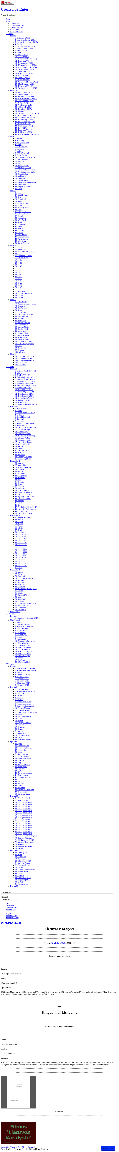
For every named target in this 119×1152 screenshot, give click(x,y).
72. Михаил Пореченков (24, 842)
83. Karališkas (20, 587)
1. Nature (18, 138)
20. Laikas (19, 448)
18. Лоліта (19, 658)
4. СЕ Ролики (20, 695)
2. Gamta (18, 411)
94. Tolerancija (20, 610)
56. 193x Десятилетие (23, 809)
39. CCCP (19, 771)
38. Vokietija (19, 488)
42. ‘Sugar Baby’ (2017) (24, 126)
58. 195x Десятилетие (23, 813)
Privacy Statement (28, 1147)
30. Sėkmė (19, 471)
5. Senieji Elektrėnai (22, 417)
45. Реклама (19, 783)
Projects (13, 36)
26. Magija (19, 463)
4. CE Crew (14, 29)
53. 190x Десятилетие (23, 802)
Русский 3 (14, 796)
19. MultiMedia (20, 176)
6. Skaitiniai (19, 419)
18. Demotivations (21, 174)
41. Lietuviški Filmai (22, 494)
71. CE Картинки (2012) (24, 840)
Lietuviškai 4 (15, 570)
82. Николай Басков (22, 865)
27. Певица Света (22, 746)
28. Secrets (19, 197)
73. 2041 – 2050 (21, 564)
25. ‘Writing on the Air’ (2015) (26, 88)
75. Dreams (19, 298)
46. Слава (18, 786)
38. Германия (20, 769)
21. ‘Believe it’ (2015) (23, 80)
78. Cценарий (20, 857)
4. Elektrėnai (19, 415)
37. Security (19, 216)
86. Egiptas (19, 593)
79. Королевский (21, 859)
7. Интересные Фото (23, 702)
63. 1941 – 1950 (21, 543)
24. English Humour (22, 187)
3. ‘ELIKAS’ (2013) (22, 375)
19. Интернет (20, 727)
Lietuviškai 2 (15, 461)
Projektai (13, 369)
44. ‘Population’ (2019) (23, 130)
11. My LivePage (21, 159)
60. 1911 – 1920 (21, 536)
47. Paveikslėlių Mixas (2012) (26, 507)
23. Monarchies (20, 184)
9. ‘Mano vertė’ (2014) (23, 388)
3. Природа (19, 693)
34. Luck (18, 210)
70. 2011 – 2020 (21, 557)
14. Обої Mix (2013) (22, 649)
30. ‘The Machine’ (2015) (24, 101)
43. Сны (18, 779)
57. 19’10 (18, 260)
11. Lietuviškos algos (22, 430)
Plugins (8, 914)
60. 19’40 (18, 266)
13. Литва (19, 714)
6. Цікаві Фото (20, 633)
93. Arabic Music (21, 337)
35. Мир (18, 763)
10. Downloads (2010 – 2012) (26, 157)
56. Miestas (19, 528)
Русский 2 (14, 742)
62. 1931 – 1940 (21, 541)
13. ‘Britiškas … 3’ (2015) (24, 396)
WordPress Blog (12, 916)
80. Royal (18, 310)
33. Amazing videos (22, 208)
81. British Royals (21, 312)
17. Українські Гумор (23, 656)
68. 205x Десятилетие (23, 834)
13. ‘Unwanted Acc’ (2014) (25, 63)
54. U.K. (18, 254)
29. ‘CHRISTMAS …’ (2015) (26, 99)
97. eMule (18, 346)
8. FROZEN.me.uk (22, 153)
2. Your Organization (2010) (25, 40)
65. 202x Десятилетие (23, 827)
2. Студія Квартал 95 (23, 624)
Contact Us (5, 1147)
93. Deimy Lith (20, 608)
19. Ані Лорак (20, 660)
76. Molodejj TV (21, 853)
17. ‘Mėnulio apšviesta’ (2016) (26, 404)
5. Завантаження (21, 631)
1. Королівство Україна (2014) (26, 618)
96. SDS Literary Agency (24, 344)
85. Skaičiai (19, 591)
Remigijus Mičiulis (58, 943)
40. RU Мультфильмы (23, 773)
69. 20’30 (18, 285)
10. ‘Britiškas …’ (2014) (24, 390)
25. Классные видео (23, 739)
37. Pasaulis (19, 486)
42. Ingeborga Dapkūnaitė (24, 497)
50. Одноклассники (22, 794)
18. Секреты (20, 725)
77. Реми (18, 855)
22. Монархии (20, 733)
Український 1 (16, 620)
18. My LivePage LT (22, 444)
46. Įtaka (18, 505)
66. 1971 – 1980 (21, 549)
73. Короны (19, 844)
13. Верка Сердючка (23, 647)
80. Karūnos (19, 580)
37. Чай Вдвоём (21, 767)
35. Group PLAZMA (23, 212)
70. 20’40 (18, 287)
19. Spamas (19, 446)
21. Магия (19, 731)
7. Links (18, 151)
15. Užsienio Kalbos (22, 438)
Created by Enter (14, 9)
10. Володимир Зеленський (25, 641)
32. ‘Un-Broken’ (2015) (23, 105)
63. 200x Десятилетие (23, 823)
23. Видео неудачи (22, 735)
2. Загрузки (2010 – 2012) (25, 691)
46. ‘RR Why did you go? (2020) (27, 134)
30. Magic (18, 201)
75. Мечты (19, 848)
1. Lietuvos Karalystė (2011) (25, 371)
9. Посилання (20, 639)
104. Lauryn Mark (21, 362)
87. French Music (21, 325)
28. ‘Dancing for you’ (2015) (25, 97)
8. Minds (18, 53)
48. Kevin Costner (21, 239)
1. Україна (19, 622)
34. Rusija (18, 480)
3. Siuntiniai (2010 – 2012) (25, 413)
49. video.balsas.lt (21, 511)
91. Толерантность (22, 884)
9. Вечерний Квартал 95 (24, 706)
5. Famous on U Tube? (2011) (26, 46)
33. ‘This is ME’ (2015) (23, 107)
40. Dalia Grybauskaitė (23, 492)
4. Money (18, 145)
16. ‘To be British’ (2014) (24, 69)
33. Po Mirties (20, 478)
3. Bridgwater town (22, 143)
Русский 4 (14, 850)
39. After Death (20, 220)
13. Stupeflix (19, 164)
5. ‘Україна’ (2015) (22, 679)
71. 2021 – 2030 (21, 559)
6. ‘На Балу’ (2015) (22, 681)
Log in (8, 903)
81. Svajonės (19, 582)
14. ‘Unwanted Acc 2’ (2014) (25, 65)
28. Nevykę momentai (23, 467)
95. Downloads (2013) (23, 342)
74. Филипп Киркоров (24, 846)
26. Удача (18, 744)
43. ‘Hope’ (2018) (21, 128)
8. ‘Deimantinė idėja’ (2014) (25, 386)
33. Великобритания (23, 758)
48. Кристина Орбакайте (24, 790)
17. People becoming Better (25, 172)
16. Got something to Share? (25, 170)
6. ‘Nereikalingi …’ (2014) (25, 381)
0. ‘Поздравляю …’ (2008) (25, 668)
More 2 (13, 191)
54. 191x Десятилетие (23, 804)
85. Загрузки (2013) (22, 871)
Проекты (13, 666)
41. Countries (20, 224)
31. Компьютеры (21, 754)
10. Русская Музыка (23, 708)
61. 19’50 (18, 268)
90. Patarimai (20, 601)
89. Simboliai (20, 599)
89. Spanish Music (21, 329)
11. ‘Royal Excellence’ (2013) (26, 59)
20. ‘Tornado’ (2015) (22, 78)
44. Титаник (20, 781)
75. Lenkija (19, 568)
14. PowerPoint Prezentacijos (25, 436)
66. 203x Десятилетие (23, 830)
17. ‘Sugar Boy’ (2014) (23, 71)
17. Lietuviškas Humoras (24, 442)
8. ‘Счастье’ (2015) (22, 685)
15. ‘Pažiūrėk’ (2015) (22, 400)
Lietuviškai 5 (15, 612)
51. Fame (18, 247)
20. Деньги (19, 729)
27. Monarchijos (21, 465)
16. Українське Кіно (23, 654)
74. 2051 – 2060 (21, 566)
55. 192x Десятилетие (23, 806)
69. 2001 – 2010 (21, 555)
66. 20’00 (18, 279)
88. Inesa (18, 597)
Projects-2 (14, 90)
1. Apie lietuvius (21, 409)
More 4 (13, 300)
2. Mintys (18, 373)
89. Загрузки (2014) (22, 880)
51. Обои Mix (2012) (23, 798)
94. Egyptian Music (22, 339)
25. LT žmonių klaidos (23, 459)
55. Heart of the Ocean (23, 256)
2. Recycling (19, 140)
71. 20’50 (18, 289)
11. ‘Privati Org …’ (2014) (24, 392)
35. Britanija (19, 482)
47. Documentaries (22, 237)
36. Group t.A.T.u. (22, 214)
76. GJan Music (20, 302)
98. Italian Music (21, 348)
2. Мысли (18, 672)
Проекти (13, 616)
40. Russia (19, 222)
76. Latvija (19, 572)
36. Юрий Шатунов (22, 765)
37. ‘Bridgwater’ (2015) (23, 115)
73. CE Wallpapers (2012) (24, 293)
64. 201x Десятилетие (23, 825)
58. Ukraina (19, 532)
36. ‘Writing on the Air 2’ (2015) (27, 113)
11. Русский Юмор (22, 710)
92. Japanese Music (22, 335)
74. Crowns (19, 295)
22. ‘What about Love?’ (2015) (26, 82)
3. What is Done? (16, 27)
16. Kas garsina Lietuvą (23, 440)
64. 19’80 (18, 275)
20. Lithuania (20, 178)
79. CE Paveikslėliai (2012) (25, 578)
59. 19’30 (18, 264)
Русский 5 (14, 886)
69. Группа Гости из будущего (26, 836)
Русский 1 (14, 687)
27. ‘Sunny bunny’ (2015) (24, 94)
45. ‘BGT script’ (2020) (23, 132)
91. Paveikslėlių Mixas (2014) (26, 603)
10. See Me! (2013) (22, 57)
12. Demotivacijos (21, 432)
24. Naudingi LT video (23, 457)
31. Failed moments (22, 203)
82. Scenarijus (20, 584)
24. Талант (19, 737)
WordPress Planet (12, 918)
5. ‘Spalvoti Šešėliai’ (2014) (25, 379)
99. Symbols (19, 350)
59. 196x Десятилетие (23, 815)
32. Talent (18, 205)
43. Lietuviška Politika (23, 499)
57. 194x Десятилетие (23, 811)
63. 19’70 (18, 272)
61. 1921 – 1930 (21, 538)
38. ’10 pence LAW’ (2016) (25, 117)
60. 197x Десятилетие (23, 817)
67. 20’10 (18, 281)
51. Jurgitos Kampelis (23, 517)
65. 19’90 (18, 277)
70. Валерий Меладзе (23, 838)
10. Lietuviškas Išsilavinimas (25, 427)
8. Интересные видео (23, 704)
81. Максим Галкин (22, 863)
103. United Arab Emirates (25, 360)
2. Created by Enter (17, 25)
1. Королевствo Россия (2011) (26, 670)
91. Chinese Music (22, 333)
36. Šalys (18, 484)
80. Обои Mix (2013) (23, 861)
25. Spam (18, 189)
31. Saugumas (20, 473)
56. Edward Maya (21, 258)
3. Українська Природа (24, 626)
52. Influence (20, 249)
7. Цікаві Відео (21, 635)
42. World (18, 226)
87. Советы (19, 876)
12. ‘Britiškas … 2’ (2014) (24, 394)
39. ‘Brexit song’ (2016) (24, 120)
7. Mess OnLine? (21, 50)
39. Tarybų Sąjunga (22, 490)
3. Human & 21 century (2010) (26, 42)
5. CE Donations (16, 32)
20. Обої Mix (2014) (22, 662)
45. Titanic (19, 233)
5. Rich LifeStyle (21, 147)
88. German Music (22, 327)
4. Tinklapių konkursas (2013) (26, 377)
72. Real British (20, 291)
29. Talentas (19, 469)
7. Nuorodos (19, 421)
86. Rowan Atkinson (22, 323)
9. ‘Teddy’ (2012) (21, 55)
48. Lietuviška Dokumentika (25, 509)
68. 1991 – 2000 (21, 553)
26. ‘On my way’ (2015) (24, 92)
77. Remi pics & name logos (25, 304)
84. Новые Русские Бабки (25, 869)
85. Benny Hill (20, 321)
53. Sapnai (19, 522)
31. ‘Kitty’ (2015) (21, 103)
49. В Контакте (21, 792)
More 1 (13, 136)
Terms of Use (15, 1147)
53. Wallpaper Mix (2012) (24, 251)
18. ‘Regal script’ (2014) (24, 73)
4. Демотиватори (21, 628)
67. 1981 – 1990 (21, 551)
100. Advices (20, 352)
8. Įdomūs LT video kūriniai (25, 423)
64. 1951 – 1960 (21, 545)
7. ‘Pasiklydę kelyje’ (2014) (25, 383)
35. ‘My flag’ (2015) (22, 111)
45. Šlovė (18, 503)
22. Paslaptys (20, 453)
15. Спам (18, 719)
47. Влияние (20, 788)
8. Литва (18, 637)
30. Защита (19, 752)
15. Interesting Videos (23, 168)
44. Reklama (19, 501)
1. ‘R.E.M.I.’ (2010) (22, 38)
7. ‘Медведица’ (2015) (23, 683)
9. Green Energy (21, 155)
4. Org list (18, 44)
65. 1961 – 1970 (21, 547)
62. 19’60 (18, 270)
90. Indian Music (21, 331)
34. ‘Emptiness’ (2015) (23, 109)
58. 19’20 (18, 262)
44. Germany (20, 231)
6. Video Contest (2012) (24, 48)
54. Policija (19, 524)
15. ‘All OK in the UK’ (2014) (26, 67)
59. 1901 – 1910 (21, 534)
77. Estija (18, 574)
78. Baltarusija (20, 576)
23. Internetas (20, 455)
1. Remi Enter (15, 23)
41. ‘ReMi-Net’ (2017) (23, 124)
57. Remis (18, 530)
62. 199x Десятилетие (23, 821)
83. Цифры (19, 867)
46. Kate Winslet (21, 235)
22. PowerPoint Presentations (25, 182)
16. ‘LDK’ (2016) (21, 402)
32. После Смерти (22, 756)
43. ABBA (19, 228)
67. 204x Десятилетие (23, 832)
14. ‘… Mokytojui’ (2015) (24, 398)
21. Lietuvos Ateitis (22, 450)
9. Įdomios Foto (20, 425)
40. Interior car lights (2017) (25, 122)
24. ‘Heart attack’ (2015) (24, 86)
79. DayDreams (20, 308)
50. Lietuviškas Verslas (23, 513)
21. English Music (21, 180)
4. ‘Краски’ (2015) (22, 677)
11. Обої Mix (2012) (22, 643)
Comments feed (11, 907)
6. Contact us (20, 149)
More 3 (13, 245)
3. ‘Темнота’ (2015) (22, 675)
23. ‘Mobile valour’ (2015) (25, 84)
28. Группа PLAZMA (23, 748)
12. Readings (20, 161)
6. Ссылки (19, 700)
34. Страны (19, 760)
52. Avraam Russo (21, 800)
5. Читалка (19, 698)
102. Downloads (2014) (23, 358)
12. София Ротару (22, 645)
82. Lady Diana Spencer (24, 314)
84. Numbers (19, 319)
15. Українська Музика (24, 652)
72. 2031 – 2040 (21, 561)
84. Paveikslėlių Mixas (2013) (26, 589)
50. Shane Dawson (22, 243)
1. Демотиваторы (21, 689)
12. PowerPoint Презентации (26, 712)
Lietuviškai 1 (15, 406)
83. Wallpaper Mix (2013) (24, 316)
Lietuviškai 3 (15, 515)
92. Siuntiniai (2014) (22, 605)
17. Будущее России (23, 723)
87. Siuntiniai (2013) (22, 595)
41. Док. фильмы (21, 775)
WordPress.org (11, 910)
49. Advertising (20, 241)
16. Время (19, 721)
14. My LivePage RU (23, 716)
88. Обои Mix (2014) (23, 878)
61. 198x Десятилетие (23, 819)
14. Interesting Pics (22, 166)
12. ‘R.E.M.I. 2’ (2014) (23, 61)
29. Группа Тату (21, 750)
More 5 (13, 354)
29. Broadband (20, 199)
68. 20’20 (18, 283)
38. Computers (20, 218)
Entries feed (10, 905)
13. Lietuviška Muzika (23, 434)
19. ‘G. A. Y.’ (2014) (22, 76)
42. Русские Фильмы (23, 777)
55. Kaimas (19, 526)
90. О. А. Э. (19, 882)
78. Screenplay (20, 306)
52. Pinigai (19, 520)
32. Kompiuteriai (21, 476)
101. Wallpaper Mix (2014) (25, 356)
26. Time (18, 193)
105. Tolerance (20, 365)
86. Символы (20, 874)
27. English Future (21, 195)
